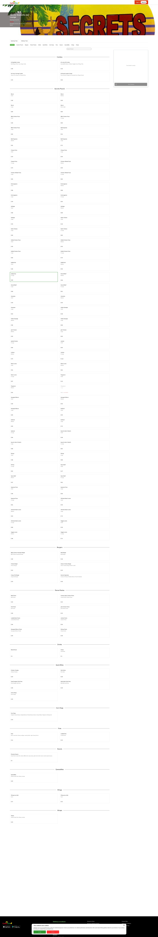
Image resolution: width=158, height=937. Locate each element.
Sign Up (144, 2)
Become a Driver (90, 921)
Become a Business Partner (93, 923)
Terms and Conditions (126, 923)
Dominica (55, 935)
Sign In (138, 2)
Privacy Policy (125, 921)
